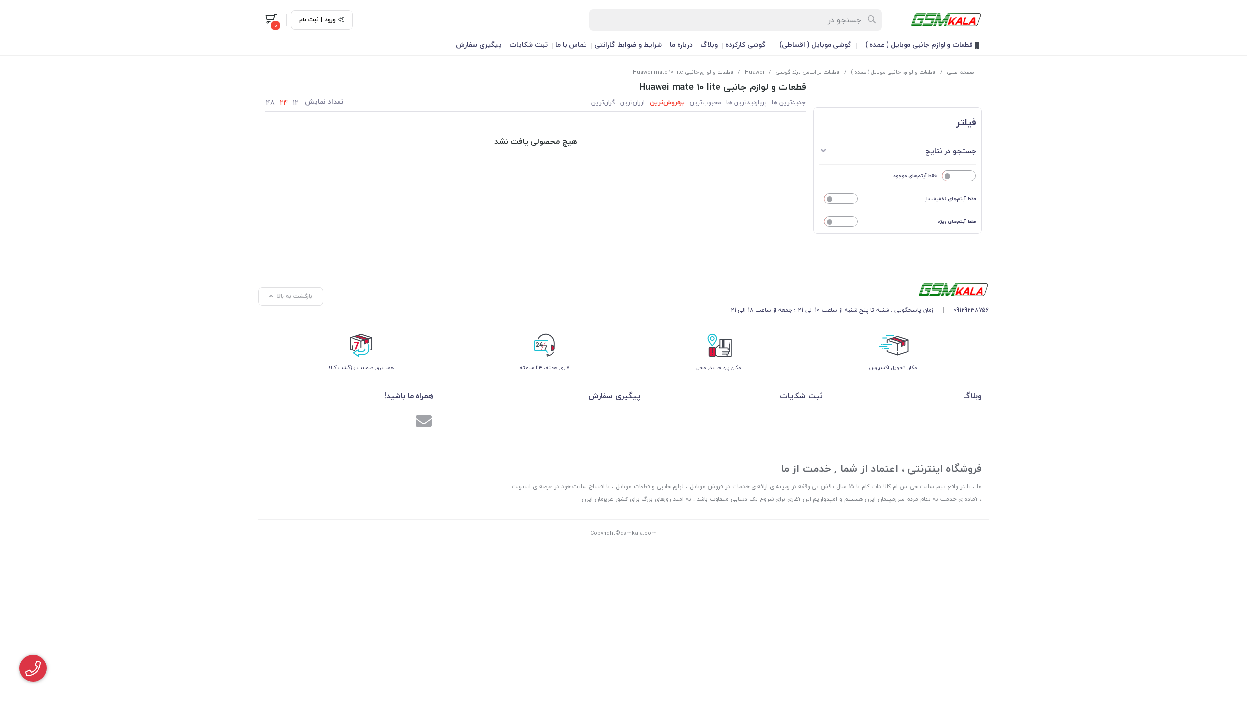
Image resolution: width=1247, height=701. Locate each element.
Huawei (754, 71)
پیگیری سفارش (479, 44)
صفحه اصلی (960, 71)
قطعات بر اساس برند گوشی (807, 71)
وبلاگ (709, 44)
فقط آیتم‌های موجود (915, 175)
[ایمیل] (424, 422)
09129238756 (971, 310)
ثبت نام (309, 20)
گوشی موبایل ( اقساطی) (815, 44)
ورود (330, 20)
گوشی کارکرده (745, 44)
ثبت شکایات (529, 44)
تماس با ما (570, 44)
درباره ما (681, 44)
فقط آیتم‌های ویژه (956, 221)
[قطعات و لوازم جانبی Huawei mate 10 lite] (860, 290)
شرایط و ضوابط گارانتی (628, 44)
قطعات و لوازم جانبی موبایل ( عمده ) (920, 44)
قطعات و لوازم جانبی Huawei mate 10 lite (683, 71)
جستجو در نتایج (950, 151)
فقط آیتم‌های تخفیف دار (950, 198)
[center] (872, 20)
